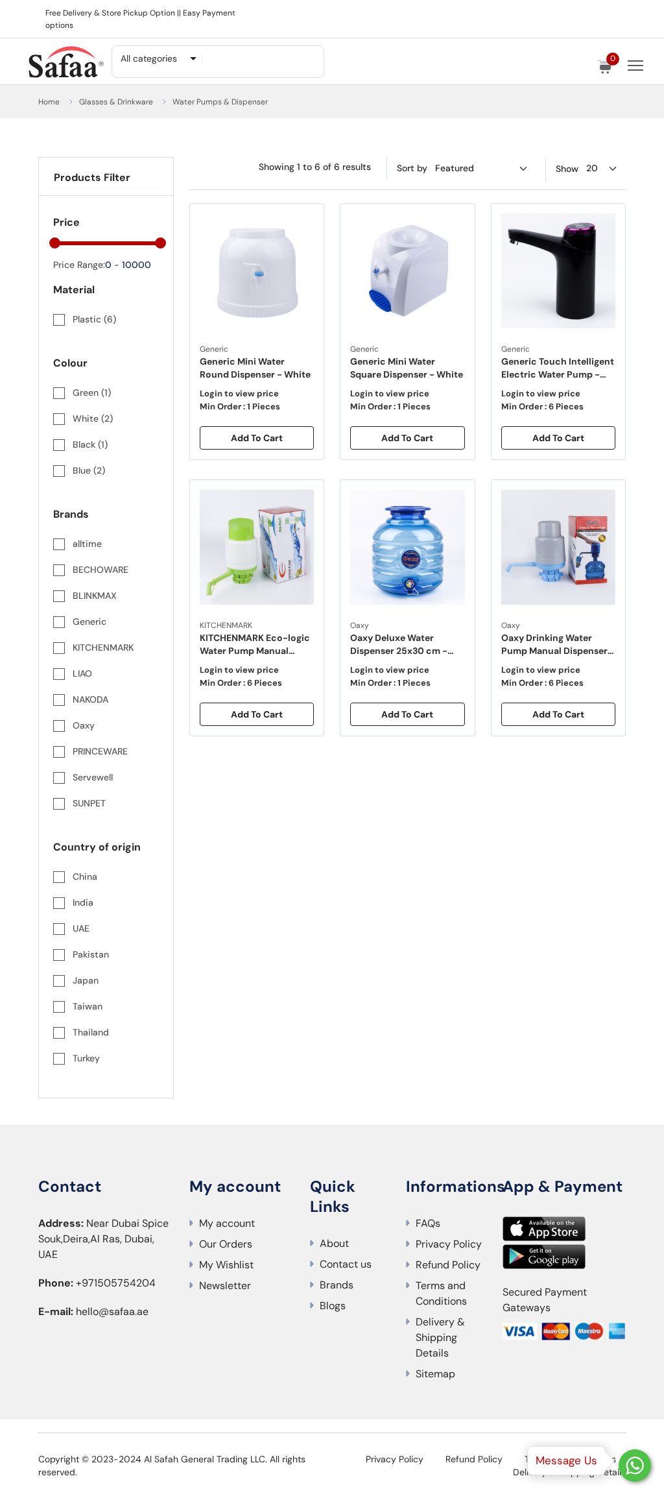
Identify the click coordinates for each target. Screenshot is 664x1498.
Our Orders (225, 1244)
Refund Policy (448, 1265)
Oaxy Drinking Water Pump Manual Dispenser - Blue (558, 644)
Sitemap (435, 1374)
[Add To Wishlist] (307, 223)
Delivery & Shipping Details (440, 1337)
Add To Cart (257, 438)
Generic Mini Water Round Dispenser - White (255, 368)
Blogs (333, 1305)
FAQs (428, 1223)
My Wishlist (226, 1265)
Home (49, 102)
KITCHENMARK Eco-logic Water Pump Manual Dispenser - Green (255, 644)
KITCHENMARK (226, 625)
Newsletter (225, 1285)
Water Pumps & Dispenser (220, 102)
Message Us (566, 1460)
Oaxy (359, 625)
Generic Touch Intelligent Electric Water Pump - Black (557, 368)
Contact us (346, 1264)
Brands (336, 1285)
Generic (214, 349)
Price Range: (79, 265)
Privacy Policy (449, 1244)
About (334, 1243)
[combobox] (157, 58)
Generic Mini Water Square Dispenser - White (406, 368)
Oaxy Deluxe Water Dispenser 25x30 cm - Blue (398, 644)
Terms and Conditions (441, 1293)
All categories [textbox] (149, 58)
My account (227, 1223)
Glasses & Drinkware (116, 102)
